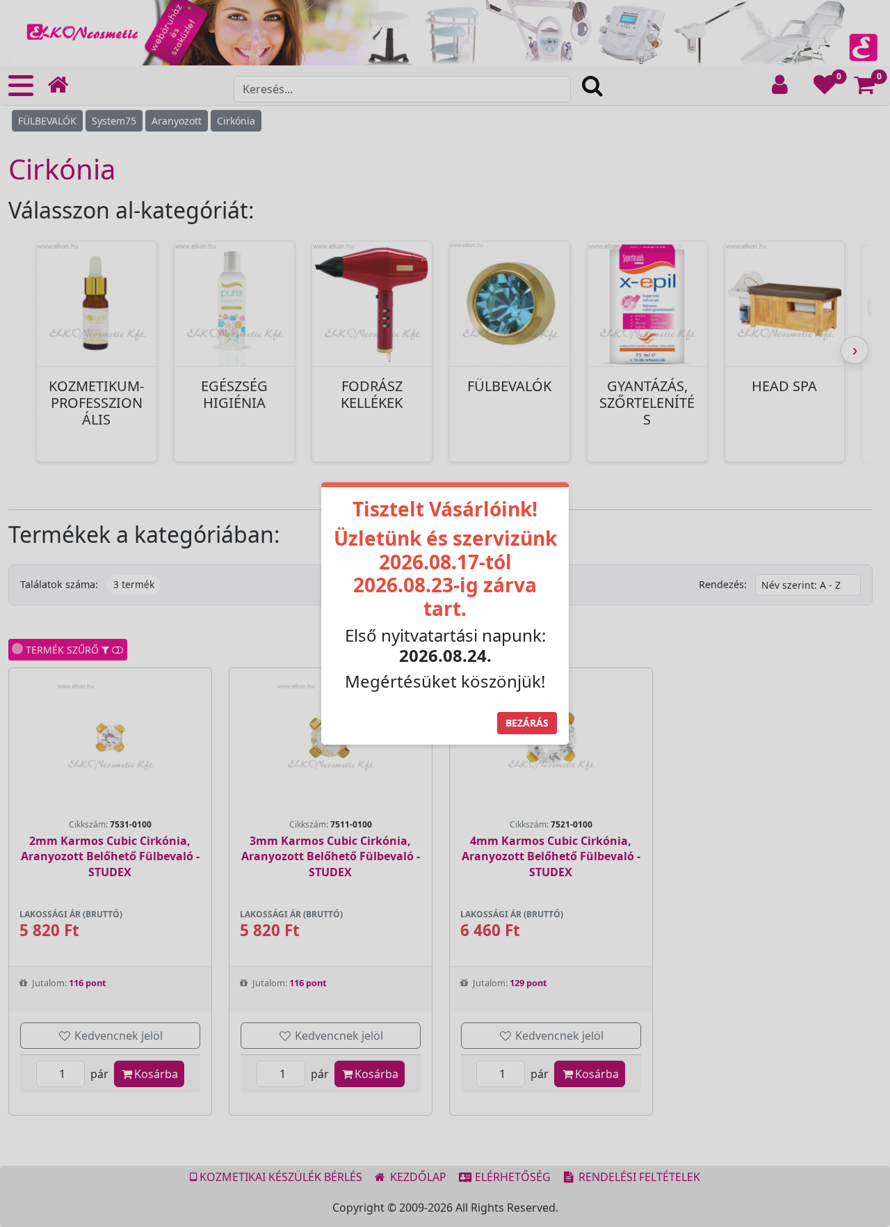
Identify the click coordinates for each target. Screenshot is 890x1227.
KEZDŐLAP (416, 1177)
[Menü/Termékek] (21, 86)
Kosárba (156, 1074)
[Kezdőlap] (63, 85)
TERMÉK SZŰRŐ (61, 649)
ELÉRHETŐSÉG (511, 1177)
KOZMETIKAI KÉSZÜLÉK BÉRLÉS (279, 1177)
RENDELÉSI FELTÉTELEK (638, 1177)
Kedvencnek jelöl (117, 1035)
